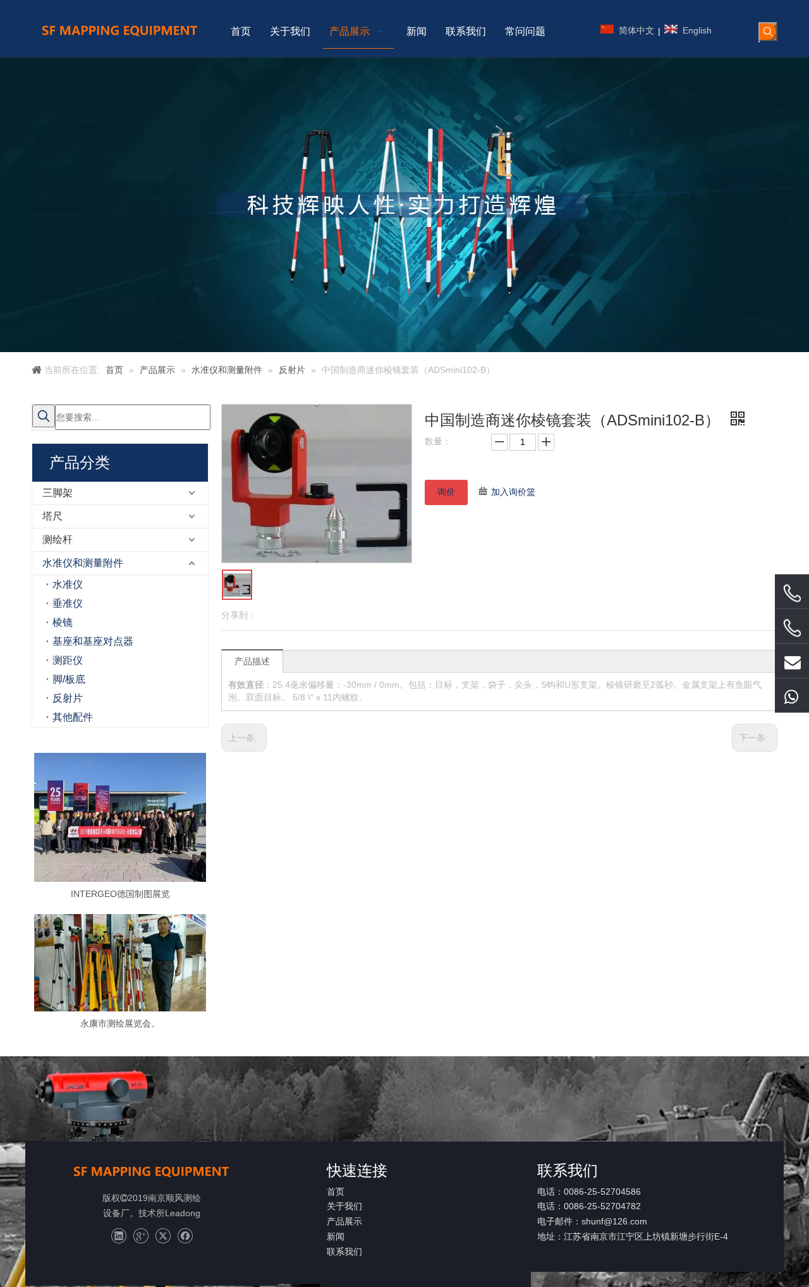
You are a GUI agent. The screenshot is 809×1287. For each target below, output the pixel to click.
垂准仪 (67, 603)
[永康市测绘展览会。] (120, 962)
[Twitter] (163, 1236)
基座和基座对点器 (92, 641)
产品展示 (344, 1221)
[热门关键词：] (767, 31)
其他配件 (72, 717)
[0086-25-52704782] (792, 628)
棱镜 (62, 622)
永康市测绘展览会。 (120, 1023)
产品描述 (252, 661)
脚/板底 (68, 679)
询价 (446, 492)
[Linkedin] (118, 1236)
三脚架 (57, 492)
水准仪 (67, 584)
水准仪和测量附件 (82, 563)
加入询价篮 (513, 492)
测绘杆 (57, 539)
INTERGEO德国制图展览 (120, 894)
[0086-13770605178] (792, 695)
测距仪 (67, 660)
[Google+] (141, 1236)
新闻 (335, 1236)
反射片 (67, 698)
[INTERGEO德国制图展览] (120, 817)
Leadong (182, 1213)
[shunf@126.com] (792, 661)
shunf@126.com (614, 1221)
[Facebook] (185, 1236)
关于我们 (344, 1206)
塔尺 (52, 516)
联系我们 (344, 1252)
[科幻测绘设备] (151, 1170)
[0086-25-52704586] (792, 593)
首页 (335, 1191)
